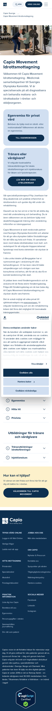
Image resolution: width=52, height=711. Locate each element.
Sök (20, 4)
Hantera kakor (24, 381)
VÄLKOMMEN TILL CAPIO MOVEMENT (26, 492)
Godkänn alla (26, 372)
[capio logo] (12, 521)
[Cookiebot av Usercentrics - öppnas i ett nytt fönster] (37, 318)
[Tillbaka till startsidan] (5, 4)
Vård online (34, 4)
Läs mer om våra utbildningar (26, 181)
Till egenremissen (26, 138)
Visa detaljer (37, 364)
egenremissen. (31, 302)
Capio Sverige (9, 13)
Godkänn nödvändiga (26, 390)
